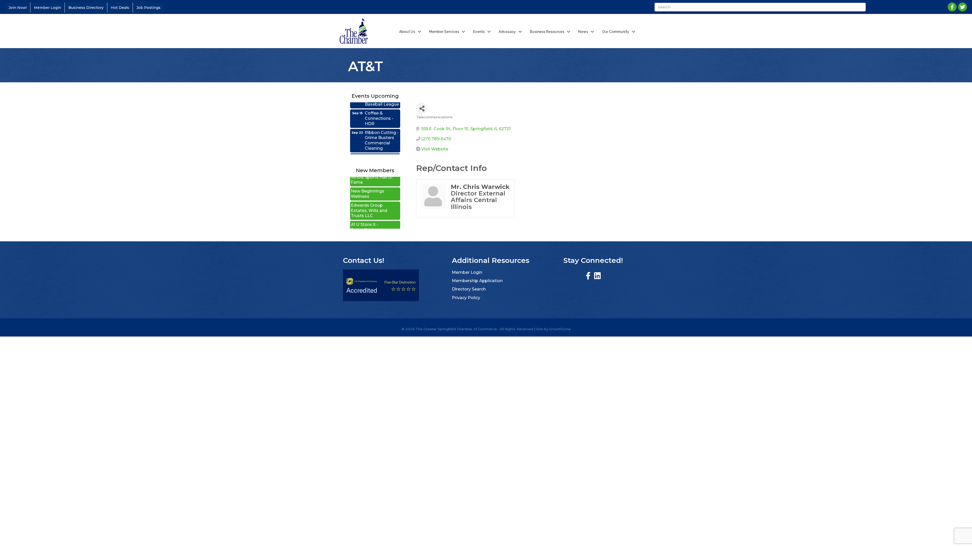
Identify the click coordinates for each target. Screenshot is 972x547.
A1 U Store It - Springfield (364, 216)
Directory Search (469, 289)
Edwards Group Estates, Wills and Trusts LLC (369, 199)
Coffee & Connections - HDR (379, 107)
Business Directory (86, 7)
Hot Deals (120, 7)
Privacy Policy (466, 297)
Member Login (47, 7)
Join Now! (18, 7)
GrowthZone (560, 329)
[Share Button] (422, 108)
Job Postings (148, 7)
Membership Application (477, 280)
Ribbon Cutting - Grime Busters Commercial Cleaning (382, 129)
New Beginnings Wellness (367, 183)
